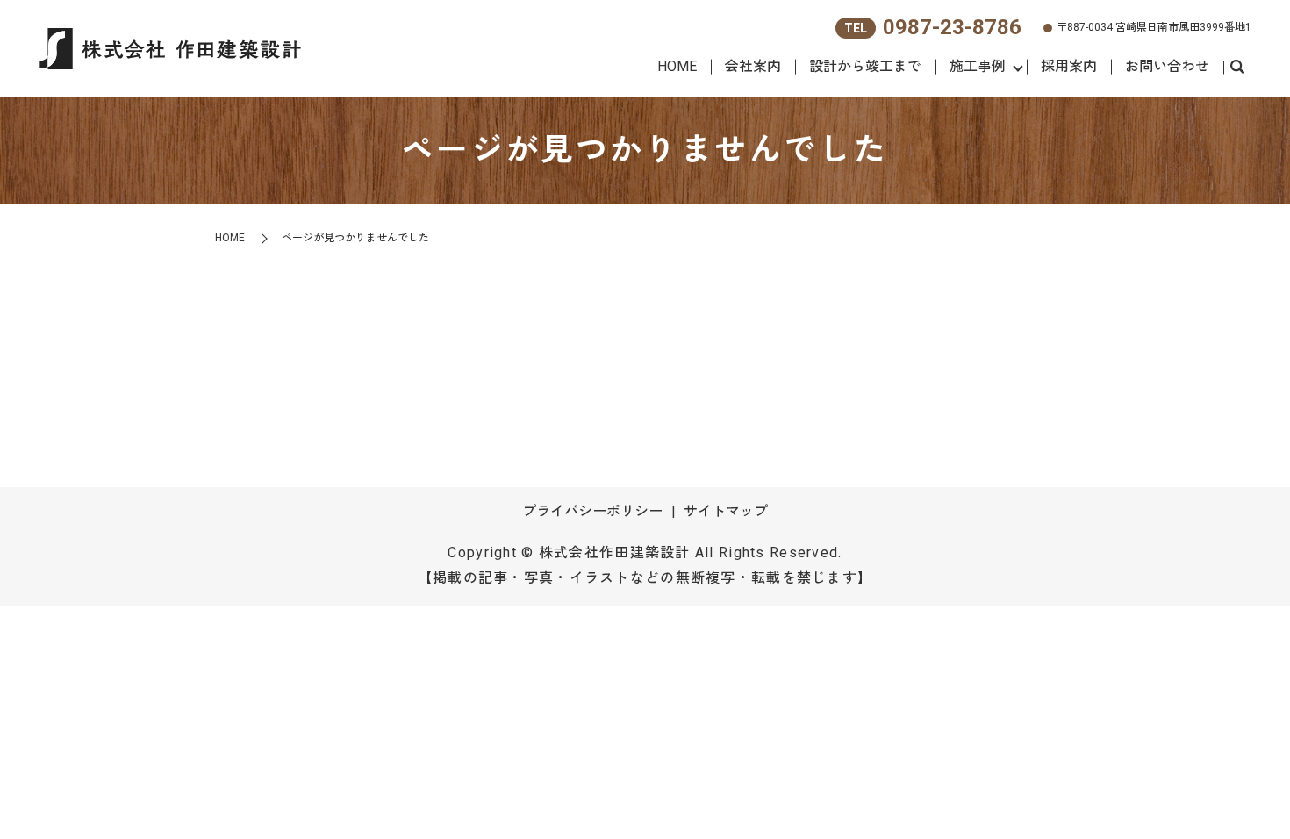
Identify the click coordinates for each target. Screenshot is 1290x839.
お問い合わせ (1167, 66)
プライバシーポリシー (592, 511)
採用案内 (1069, 66)
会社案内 (753, 66)
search (1237, 67)
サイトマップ (726, 511)
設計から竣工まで (865, 66)
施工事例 (978, 66)
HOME (677, 66)
